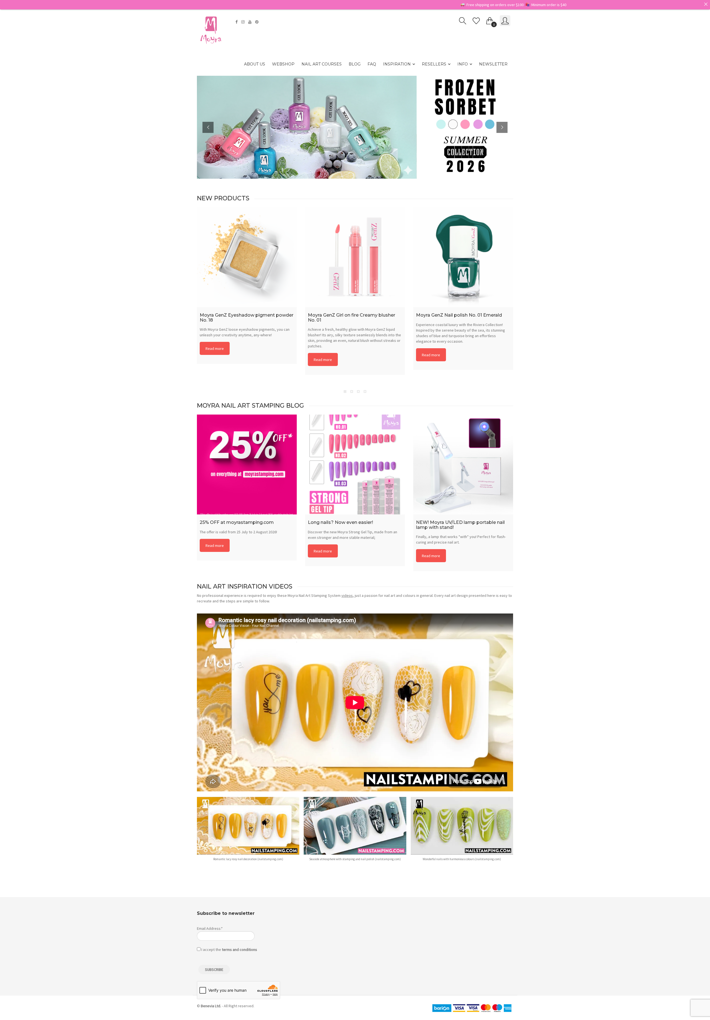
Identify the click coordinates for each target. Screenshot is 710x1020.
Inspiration (397, 64)
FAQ (371, 64)
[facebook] (237, 21)
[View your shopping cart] (489, 19)
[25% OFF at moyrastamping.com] (247, 464)
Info (462, 64)
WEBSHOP (283, 64)
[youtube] (250, 21)
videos (347, 595)
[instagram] (243, 21)
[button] (248, 832)
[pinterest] (257, 21)
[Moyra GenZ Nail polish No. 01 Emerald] (463, 257)
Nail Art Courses (321, 64)
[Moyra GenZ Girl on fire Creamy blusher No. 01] (355, 257)
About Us (254, 64)
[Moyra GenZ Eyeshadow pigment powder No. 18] (247, 257)
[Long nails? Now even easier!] (355, 464)
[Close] (706, 4)
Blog (355, 64)
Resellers (434, 64)
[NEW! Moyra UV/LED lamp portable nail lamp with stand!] (463, 464)
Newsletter (493, 64)
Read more (215, 348)
